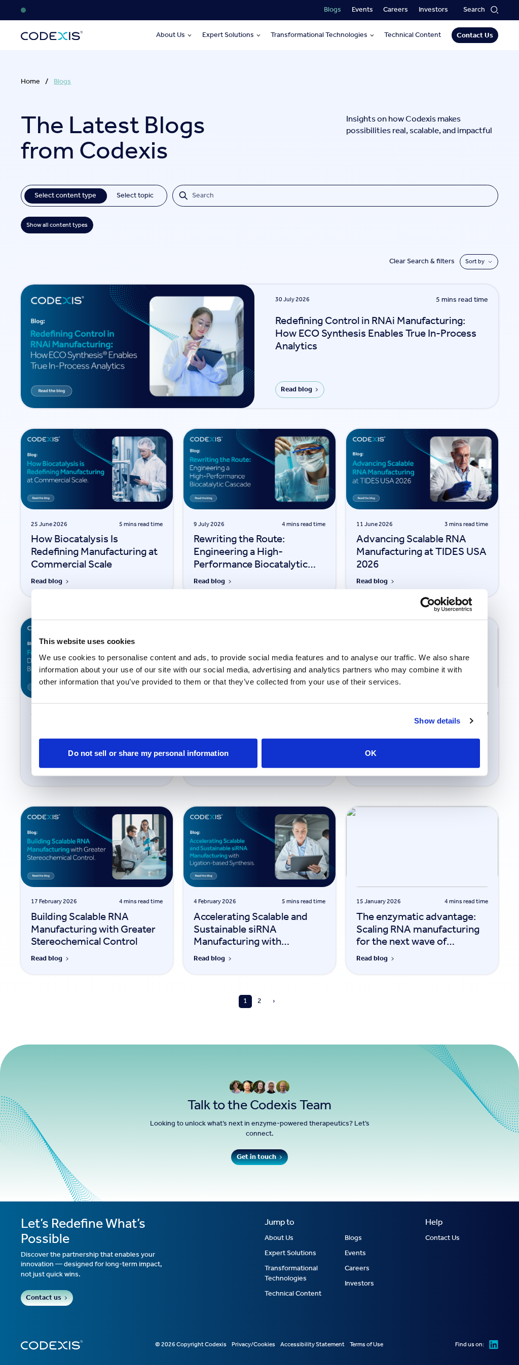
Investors (433, 10)
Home (30, 82)
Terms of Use (366, 1345)
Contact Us (475, 36)
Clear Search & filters (422, 262)
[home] (52, 35)
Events (362, 10)
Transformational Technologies (319, 35)
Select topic (135, 196)
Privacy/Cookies (253, 1345)
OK (371, 752)
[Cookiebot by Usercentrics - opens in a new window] (435, 604)
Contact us (43, 1298)
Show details (437, 720)
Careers (395, 10)
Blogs (332, 10)
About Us (170, 35)
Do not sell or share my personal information (148, 752)
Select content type (65, 196)
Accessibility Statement (312, 1345)
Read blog (296, 389)
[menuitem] (332, 10)
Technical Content (412, 35)
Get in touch (256, 1157)
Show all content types (57, 225)
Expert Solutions (228, 35)
